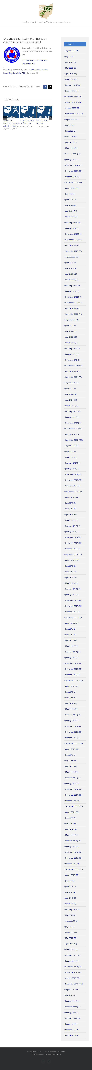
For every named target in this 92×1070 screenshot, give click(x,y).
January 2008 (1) (71, 1024)
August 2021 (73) (71, 383)
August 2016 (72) (71, 686)
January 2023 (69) (72, 291)
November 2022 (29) (73, 302)
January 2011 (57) (72, 961)
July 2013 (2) (70, 881)
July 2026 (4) (70, 56)
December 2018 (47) (73, 537)
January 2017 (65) (72, 657)
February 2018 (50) (72, 589)
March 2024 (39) (71, 217)
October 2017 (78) (72, 612)
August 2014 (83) (71, 812)
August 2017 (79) (71, 623)
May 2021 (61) (70, 394)
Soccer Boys (7, 73)
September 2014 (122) (74, 806)
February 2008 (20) (72, 1018)
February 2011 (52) (72, 955)
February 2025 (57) (72, 154)
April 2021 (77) (71, 400)
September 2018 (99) (73, 554)
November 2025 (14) (73, 102)
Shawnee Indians (41, 70)
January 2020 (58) (72, 468)
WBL (23, 73)
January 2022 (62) (72, 354)
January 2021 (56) (72, 417)
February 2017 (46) (72, 652)
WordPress (57, 1054)
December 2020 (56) (73, 423)
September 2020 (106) (74, 440)
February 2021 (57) (72, 411)
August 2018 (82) (71, 560)
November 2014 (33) (73, 795)
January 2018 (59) (72, 594)
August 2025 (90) (71, 119)
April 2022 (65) (71, 337)
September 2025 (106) (74, 114)
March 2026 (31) (71, 79)
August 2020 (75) (71, 446)
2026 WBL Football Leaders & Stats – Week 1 (11, 123)
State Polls (17, 73)
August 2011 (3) (71, 921)
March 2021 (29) (71, 406)
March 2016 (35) (71, 709)
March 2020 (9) (71, 457)
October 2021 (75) (72, 371)
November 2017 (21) (73, 606)
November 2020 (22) (73, 428)
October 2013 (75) (72, 863)
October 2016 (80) (72, 675)
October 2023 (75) (72, 245)
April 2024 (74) (71, 211)
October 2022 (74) (72, 308)
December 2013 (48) (73, 852)
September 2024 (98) (73, 182)
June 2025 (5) (70, 131)
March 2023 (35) (71, 280)
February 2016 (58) (72, 715)
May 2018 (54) (70, 572)
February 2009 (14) (72, 1007)
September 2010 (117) (74, 984)
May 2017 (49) (70, 634)
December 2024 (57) (73, 165)
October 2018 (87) (72, 549)
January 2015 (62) (72, 783)
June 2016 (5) (70, 692)
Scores (31, 70)
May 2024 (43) (70, 205)
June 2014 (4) (70, 818)
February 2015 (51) (72, 778)
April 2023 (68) (71, 274)
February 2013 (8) (72, 909)
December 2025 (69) (73, 96)
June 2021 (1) (70, 388)
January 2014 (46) (72, 846)
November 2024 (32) (73, 171)
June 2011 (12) (71, 932)
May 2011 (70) (70, 938)
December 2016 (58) (73, 663)
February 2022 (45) (72, 348)
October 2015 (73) (72, 738)
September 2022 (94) (73, 314)
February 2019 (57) (72, 526)
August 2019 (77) (71, 497)
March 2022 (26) (71, 343)
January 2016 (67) (72, 720)
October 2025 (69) (72, 108)
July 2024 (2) (70, 194)
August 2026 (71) (71, 51)
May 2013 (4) (70, 892)
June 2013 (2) (70, 886)
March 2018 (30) (71, 583)
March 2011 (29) (71, 949)
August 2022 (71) (71, 320)
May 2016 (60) (70, 697)
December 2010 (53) (73, 967)
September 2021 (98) (73, 377)
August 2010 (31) (71, 989)
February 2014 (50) (72, 841)
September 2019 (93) (73, 491)
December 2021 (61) (73, 360)
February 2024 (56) (72, 222)
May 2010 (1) (70, 995)
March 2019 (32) (71, 520)
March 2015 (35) (71, 772)
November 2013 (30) (73, 858)
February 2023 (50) (72, 285)
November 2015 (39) (73, 732)
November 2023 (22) (73, 240)
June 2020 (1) (70, 451)
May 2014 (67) (70, 823)
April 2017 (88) (71, 640)
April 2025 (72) (71, 142)
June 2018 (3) (70, 566)
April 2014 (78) (71, 829)
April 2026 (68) (71, 74)
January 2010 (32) (72, 1001)
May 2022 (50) (70, 331)
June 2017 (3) (70, 629)
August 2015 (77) (71, 749)
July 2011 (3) (70, 926)
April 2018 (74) (71, 577)
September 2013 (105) (74, 869)
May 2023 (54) (70, 268)
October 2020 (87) (72, 434)
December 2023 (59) (73, 234)
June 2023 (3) (70, 262)
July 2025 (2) (70, 125)
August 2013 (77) (71, 875)
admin (8, 70)
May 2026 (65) (70, 68)
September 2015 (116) (74, 743)
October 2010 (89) (72, 978)
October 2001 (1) (71, 1035)
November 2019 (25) (73, 480)
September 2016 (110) (74, 680)
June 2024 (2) (70, 199)
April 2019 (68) (71, 514)
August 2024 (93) (71, 188)
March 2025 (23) (71, 148)
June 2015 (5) (70, 755)
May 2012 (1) (70, 915)
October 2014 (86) (72, 800)
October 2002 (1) (71, 1029)
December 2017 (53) (73, 600)
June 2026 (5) (70, 62)
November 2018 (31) (73, 543)
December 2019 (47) (73, 474)
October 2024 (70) (72, 177)
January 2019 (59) (72, 531)
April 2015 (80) (71, 766)
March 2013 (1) (71, 904)
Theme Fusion (60, 1052)
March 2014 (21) (71, 835)
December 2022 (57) (73, 297)
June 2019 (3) (70, 503)
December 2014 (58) (73, 789)
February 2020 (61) (72, 463)
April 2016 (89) (71, 703)
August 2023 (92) (71, 257)
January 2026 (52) (72, 91)
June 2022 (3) (70, 325)
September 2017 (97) (73, 617)
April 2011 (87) (71, 944)
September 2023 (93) (73, 251)
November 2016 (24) (73, 669)
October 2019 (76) (72, 486)
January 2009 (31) (72, 1012)
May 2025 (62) (70, 136)
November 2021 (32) (73, 365)
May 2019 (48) (70, 509)
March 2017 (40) (71, 646)
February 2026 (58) (72, 85)
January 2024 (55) (72, 228)
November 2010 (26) (73, 972)
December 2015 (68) (73, 726)
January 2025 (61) (72, 159)
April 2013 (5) (70, 898)
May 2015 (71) (70, 760)
